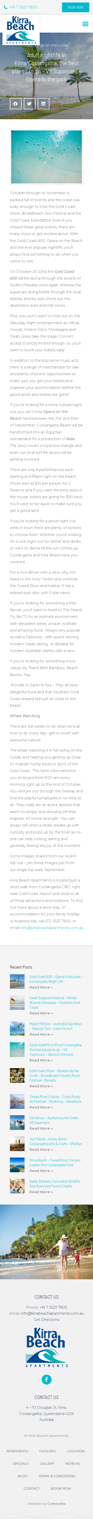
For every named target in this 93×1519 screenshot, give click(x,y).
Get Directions (46, 1319)
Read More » (41, 987)
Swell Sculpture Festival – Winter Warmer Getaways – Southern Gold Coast (55, 1002)
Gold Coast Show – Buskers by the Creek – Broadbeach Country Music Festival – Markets (55, 1075)
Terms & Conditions (57, 1476)
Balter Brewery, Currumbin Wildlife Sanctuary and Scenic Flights (55, 1183)
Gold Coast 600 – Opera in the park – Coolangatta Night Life (56, 979)
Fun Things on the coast (46, 45)
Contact (32, 1488)
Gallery (47, 1463)
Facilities (47, 1451)
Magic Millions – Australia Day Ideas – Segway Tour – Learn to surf (56, 1026)
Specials (21, 1463)
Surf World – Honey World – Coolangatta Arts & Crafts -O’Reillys (56, 1141)
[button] (86, 24)
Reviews (72, 1463)
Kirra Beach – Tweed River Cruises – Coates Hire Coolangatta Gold (56, 1162)
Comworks (56, 1504)
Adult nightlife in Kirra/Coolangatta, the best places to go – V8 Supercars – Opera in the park (56, 1049)
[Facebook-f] (47, 1380)
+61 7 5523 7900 (53, 1307)
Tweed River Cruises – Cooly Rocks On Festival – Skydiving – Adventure (55, 1099)
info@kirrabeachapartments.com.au (51, 928)
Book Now (61, 1488)
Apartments (17, 1451)
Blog (23, 1476)
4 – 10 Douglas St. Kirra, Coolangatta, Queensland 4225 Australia (46, 1413)
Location (76, 1451)
